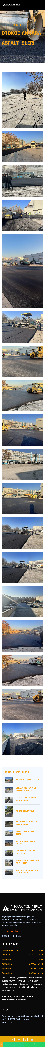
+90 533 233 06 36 (11, 936)
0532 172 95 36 (8, 1022)
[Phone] (13, 1044)
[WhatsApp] (34, 1044)
